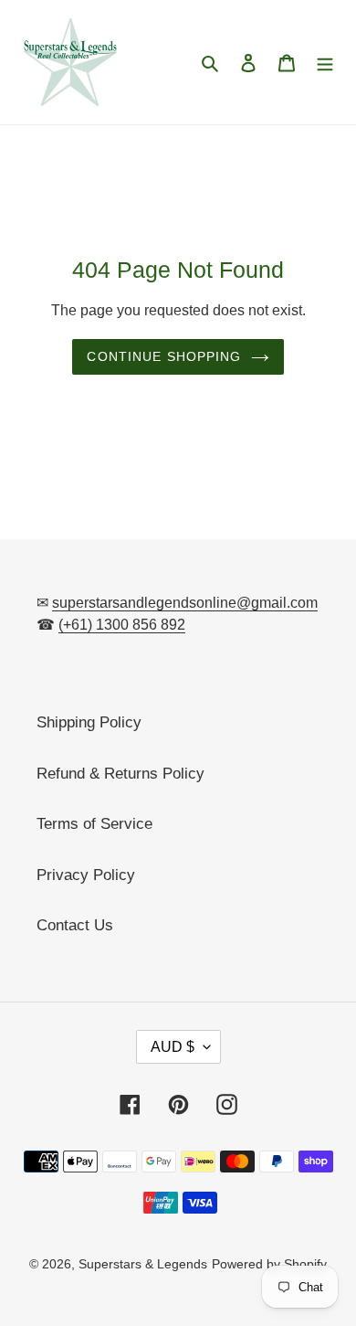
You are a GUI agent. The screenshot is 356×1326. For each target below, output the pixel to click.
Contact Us (75, 925)
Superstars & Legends (143, 1264)
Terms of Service (94, 824)
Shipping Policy (89, 722)
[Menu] (325, 62)
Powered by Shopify (269, 1264)
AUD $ (172, 1047)
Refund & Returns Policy (120, 773)
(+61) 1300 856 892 (121, 624)
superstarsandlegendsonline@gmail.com (185, 602)
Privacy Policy (86, 875)
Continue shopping (164, 356)
